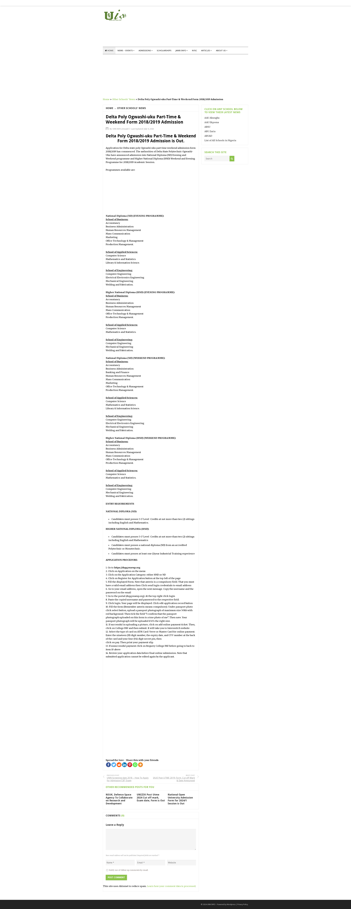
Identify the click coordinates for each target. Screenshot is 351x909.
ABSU (207, 126)
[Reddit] (119, 764)
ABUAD (208, 135)
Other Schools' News (123, 99)
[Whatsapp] (135, 764)
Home (110, 50)
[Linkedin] (124, 764)
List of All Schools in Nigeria (220, 140)
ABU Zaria (209, 131)
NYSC (194, 50)
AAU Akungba (211, 117)
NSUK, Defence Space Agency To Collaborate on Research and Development (119, 799)
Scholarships (164, 50)
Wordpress (231, 904)
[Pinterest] (129, 764)
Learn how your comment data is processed (171, 886)
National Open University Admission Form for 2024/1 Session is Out (180, 799)
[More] (140, 764)
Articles (205, 50)
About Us (221, 50)
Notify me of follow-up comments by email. (128, 870)
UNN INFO (211, 904)
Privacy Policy (242, 904)
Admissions (145, 50)
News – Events (125, 50)
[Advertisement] (198, 27)
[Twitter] (113, 764)
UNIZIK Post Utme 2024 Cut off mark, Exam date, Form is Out (151, 797)
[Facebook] (108, 764)
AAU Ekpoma (211, 122)
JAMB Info (181, 50)
